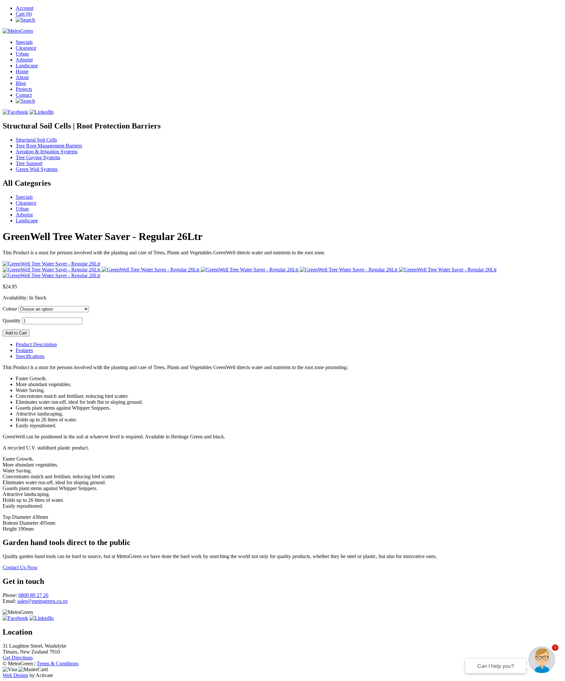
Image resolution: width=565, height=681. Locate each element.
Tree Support (29, 163)
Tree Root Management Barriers (49, 145)
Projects (24, 89)
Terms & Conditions (57, 663)
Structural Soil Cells (36, 140)
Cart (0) (24, 14)
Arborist (24, 59)
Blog (21, 83)
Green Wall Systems (37, 169)
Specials (24, 42)
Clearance (26, 48)
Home (22, 71)
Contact (24, 95)
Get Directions (18, 657)
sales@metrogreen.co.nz (42, 601)
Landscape (27, 65)
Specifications (30, 356)
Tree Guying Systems (38, 157)
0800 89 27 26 (33, 595)
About (22, 77)
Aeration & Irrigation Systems (46, 151)
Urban (22, 54)
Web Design (15, 675)
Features (24, 350)
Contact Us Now (20, 567)
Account (24, 8)
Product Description (36, 344)
